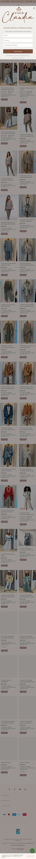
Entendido (30, 856)
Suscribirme (18, 51)
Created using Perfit (18, 58)
